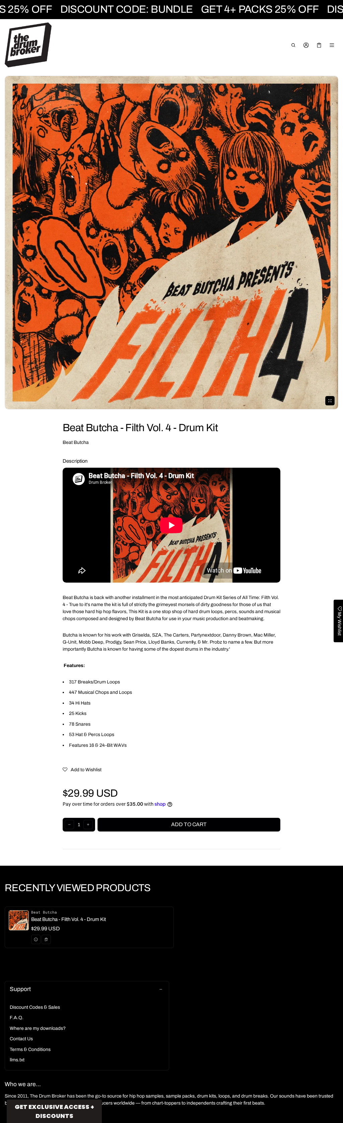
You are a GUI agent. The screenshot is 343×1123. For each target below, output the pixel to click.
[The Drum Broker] (28, 44)
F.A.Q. (16, 1017)
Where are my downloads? (38, 1028)
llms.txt (17, 1059)
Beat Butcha (76, 442)
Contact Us (21, 1038)
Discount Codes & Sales (35, 1007)
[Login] (306, 45)
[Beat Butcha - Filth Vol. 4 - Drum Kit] (89, 927)
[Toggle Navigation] (332, 45)
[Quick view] (36, 939)
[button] (293, 45)
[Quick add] (46, 939)
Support (20, 989)
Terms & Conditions (30, 1049)
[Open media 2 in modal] (171, 242)
